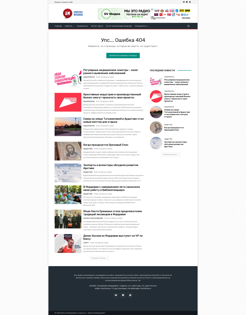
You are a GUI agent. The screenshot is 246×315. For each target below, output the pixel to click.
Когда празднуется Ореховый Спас (105, 144)
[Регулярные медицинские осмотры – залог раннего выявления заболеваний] (68, 77)
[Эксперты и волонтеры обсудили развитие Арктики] (68, 173)
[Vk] (183, 2)
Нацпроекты (89, 77)
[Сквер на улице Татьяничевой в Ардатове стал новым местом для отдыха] (68, 126)
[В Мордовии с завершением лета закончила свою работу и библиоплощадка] (68, 194)
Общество (88, 149)
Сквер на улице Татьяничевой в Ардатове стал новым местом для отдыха (113, 120)
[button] (188, 26)
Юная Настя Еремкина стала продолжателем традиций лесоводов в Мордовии (112, 213)
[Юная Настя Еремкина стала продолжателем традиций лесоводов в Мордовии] (68, 219)
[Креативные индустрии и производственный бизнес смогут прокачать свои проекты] (68, 102)
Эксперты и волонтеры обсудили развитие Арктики (175, 144)
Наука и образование (93, 218)
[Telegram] (186, 2)
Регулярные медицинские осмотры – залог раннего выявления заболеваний (110, 71)
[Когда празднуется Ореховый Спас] (68, 151)
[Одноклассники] (189, 2)
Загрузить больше (98, 258)
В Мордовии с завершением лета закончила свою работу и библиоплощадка (111, 188)
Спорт (86, 243)
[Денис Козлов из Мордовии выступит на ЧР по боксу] (68, 243)
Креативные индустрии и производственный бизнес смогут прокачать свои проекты (112, 96)
